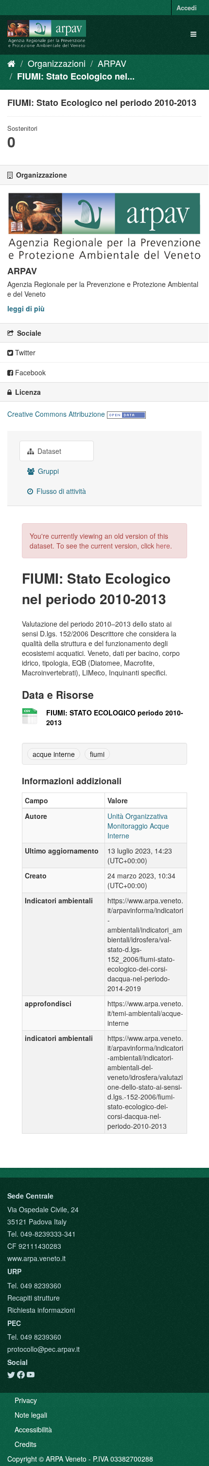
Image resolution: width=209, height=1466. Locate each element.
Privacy (26, 1400)
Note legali (31, 1415)
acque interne (54, 754)
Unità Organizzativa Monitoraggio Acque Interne (138, 825)
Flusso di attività (60, 491)
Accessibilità (33, 1429)
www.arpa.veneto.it (36, 1258)
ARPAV (112, 63)
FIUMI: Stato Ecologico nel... (76, 76)
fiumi (97, 754)
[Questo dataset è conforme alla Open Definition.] (126, 414)
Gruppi (47, 471)
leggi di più (26, 308)
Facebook (29, 372)
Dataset (48, 451)
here (163, 545)
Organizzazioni (57, 63)
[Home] (11, 63)
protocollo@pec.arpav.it (43, 1349)
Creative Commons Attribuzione (56, 414)
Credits (25, 1444)
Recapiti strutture (33, 1298)
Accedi (186, 7)
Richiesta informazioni (41, 1310)
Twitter (24, 352)
